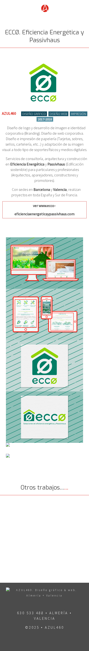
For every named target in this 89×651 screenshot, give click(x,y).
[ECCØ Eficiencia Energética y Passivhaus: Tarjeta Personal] (44, 459)
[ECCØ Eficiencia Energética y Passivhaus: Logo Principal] (44, 366)
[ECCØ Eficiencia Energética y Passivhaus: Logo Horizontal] (44, 417)
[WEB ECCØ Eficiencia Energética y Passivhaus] (44, 263)
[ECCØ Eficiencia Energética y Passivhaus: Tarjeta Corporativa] (44, 448)
